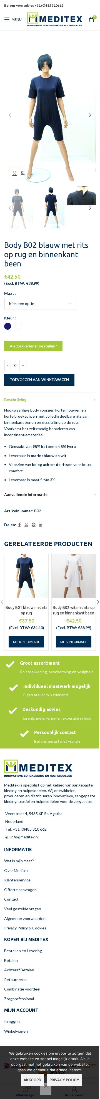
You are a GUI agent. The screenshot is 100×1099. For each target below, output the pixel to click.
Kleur (9, 318)
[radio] (7, 326)
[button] (9, 114)
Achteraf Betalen (19, 969)
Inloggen (12, 1021)
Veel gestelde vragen (22, 908)
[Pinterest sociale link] (82, 9)
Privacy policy (64, 1080)
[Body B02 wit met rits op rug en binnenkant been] (74, 576)
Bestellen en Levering (23, 950)
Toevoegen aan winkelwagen (39, 379)
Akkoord (32, 1080)
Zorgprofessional (19, 998)
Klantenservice (17, 880)
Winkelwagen (16, 1031)
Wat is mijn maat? (19, 860)
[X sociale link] (26, 524)
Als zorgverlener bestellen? (33, 346)
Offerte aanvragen (20, 889)
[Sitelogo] (54, 19)
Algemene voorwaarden (25, 918)
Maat (9, 293)
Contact (11, 899)
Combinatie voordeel (22, 989)
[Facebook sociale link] (19, 524)
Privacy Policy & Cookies (25, 928)
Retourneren (15, 979)
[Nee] (45, 1089)
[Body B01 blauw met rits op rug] (26, 576)
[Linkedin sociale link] (89, 9)
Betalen (11, 960)
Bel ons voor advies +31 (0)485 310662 (33, 5)
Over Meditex (16, 870)
